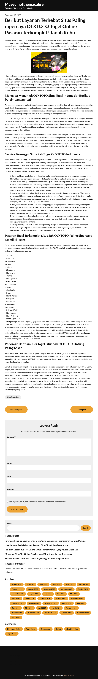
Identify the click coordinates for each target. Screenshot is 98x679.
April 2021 (16, 617)
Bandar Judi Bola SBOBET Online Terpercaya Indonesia (27, 569)
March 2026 (83, 584)
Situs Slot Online (13, 397)
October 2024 (34, 603)
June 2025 (61, 594)
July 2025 (47, 594)
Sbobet (58, 629)
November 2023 (50, 613)
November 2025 (66, 589)
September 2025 (18, 594)
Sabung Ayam (45, 629)
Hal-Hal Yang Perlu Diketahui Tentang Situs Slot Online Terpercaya (36, 545)
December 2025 (49, 589)
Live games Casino (13, 629)
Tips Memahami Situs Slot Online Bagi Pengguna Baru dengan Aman (37, 558)
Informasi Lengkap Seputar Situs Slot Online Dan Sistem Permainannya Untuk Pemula (45, 540)
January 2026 (33, 589)
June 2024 (15, 608)
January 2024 (17, 613)
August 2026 (16, 584)
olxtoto (13, 653)
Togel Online (11, 634)
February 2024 (71, 608)
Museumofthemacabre (24, 4)
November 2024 (18, 603)
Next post (82, 409)
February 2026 (17, 589)
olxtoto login (15, 655)
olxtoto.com (15, 664)
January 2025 (61, 599)
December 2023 (33, 613)
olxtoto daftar (15, 658)
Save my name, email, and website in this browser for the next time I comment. (38, 502)
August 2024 (66, 603)
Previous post (16, 409)
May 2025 (74, 594)
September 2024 (51, 603)
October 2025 (83, 589)
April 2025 (16, 599)
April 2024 (42, 608)
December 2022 (83, 613)
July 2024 (80, 603)
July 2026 (30, 584)
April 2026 (70, 584)
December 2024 (77, 599)
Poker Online (30, 629)
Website (10, 489)
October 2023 (67, 613)
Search (9, 524)
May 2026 (56, 584)
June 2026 (43, 584)
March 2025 (29, 599)
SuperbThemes (68, 675)
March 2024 (56, 608)
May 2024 (29, 608)
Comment (11, 437)
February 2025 (45, 599)
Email (9, 476)
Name (10, 463)
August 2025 (34, 594)
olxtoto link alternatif (18, 661)
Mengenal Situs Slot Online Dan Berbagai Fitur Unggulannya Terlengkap (38, 554)
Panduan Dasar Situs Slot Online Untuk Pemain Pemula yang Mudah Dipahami (41, 549)
